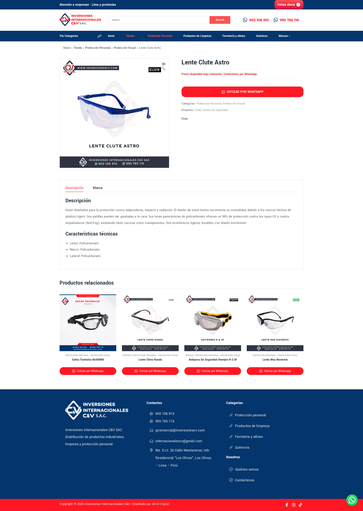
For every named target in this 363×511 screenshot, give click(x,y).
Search (220, 20)
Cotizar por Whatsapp (245, 92)
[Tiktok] (300, 505)
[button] (163, 67)
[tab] (74, 189)
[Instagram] (294, 505)
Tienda (78, 48)
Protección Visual (125, 48)
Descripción (74, 188)
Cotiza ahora (286, 4)
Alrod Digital (160, 504)
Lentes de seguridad (215, 110)
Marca (97, 188)
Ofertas (127, 355)
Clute (198, 110)
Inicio (66, 48)
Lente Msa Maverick (275, 360)
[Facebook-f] (287, 505)
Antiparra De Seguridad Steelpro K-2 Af (213, 360)
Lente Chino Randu (150, 360)
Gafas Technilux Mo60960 (88, 360)
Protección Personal (97, 48)
